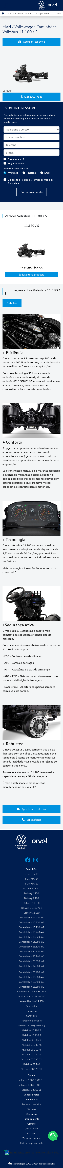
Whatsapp (13, 172)
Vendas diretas (31, 1094)
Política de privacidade (31, 1143)
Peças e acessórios (31, 1104)
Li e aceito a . (31, 181)
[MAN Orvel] (48, 5)
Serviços (31, 1109)
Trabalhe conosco (31, 1138)
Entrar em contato (32, 192)
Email (47, 172)
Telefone (31, 172)
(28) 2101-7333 (33, 96)
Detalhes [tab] (12, 303)
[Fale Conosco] (52, 1136)
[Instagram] (36, 860)
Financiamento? (16, 159)
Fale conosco (31, 1133)
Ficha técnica (33, 267)
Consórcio (31, 1114)
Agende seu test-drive (34, 809)
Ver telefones (33, 819)
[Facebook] (28, 860)
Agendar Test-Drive (34, 41)
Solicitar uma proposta (31, 274)
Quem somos (31, 1128)
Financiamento (31, 1118)
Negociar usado (16, 163)
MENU (6, 8)
